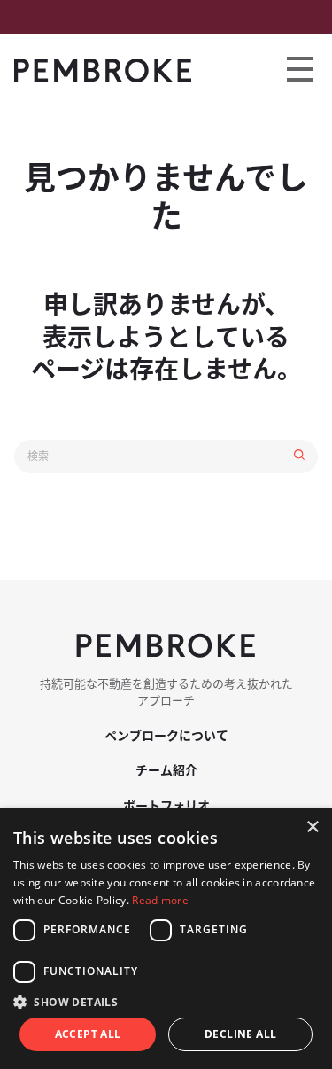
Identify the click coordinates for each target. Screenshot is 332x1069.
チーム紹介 (166, 770)
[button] (166, 1001)
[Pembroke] (102, 70)
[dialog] (166, 938)
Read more (160, 900)
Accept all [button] (88, 1034)
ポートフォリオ (166, 806)
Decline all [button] (240, 1034)
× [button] (312, 827)
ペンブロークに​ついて (166, 736)
